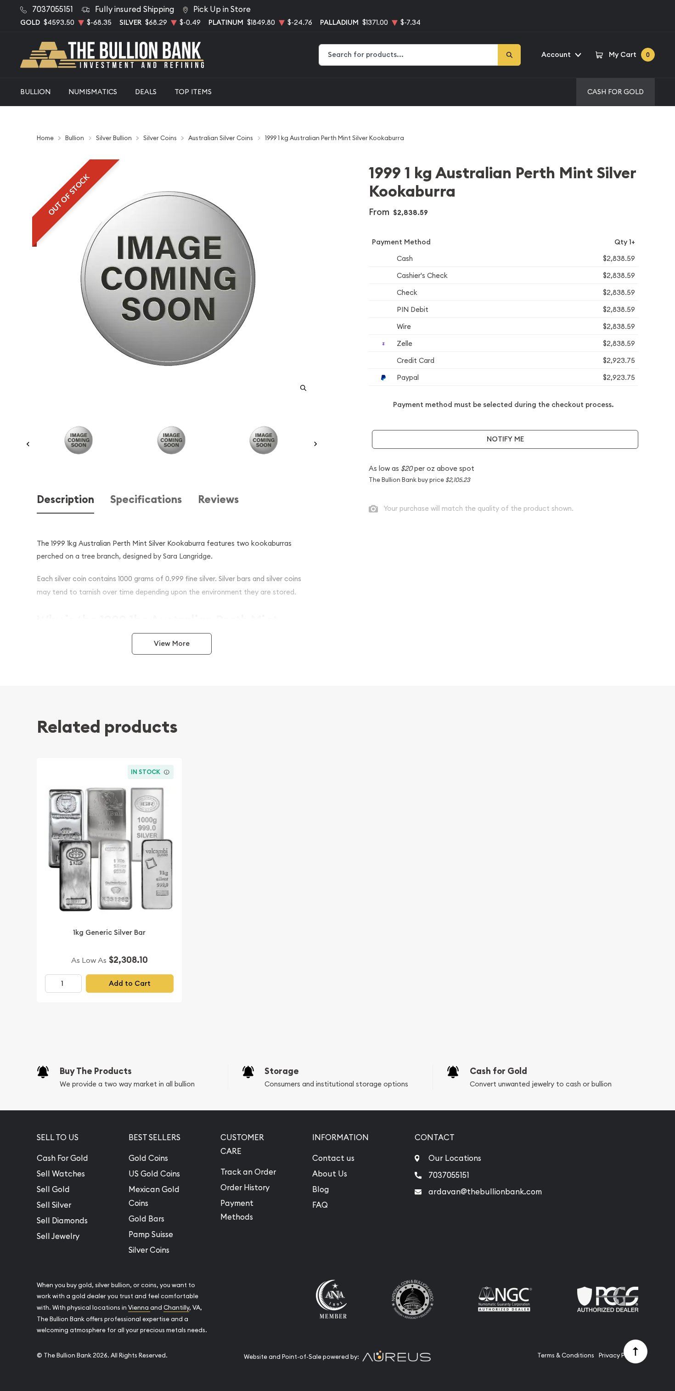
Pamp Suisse (151, 1234)
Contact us (333, 1158)
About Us (329, 1174)
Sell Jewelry (58, 1236)
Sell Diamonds (62, 1221)
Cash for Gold (498, 1071)
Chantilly (176, 1308)
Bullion (35, 91)
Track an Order (248, 1172)
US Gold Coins (154, 1174)
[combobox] (409, 55)
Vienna (139, 1308)
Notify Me (505, 439)
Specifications (146, 499)
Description (65, 499)
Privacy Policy (618, 1355)
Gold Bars (146, 1219)
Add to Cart (130, 983)
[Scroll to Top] (635, 1351)
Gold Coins (148, 1158)
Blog (320, 1189)
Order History (245, 1187)
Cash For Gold (615, 91)
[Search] (509, 55)
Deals (146, 91)
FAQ (320, 1205)
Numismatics (92, 91)
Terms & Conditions (565, 1355)
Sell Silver (54, 1205)
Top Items (193, 91)
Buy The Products (96, 1071)
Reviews (218, 499)
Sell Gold (53, 1189)
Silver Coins (149, 1250)
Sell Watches (61, 1174)
